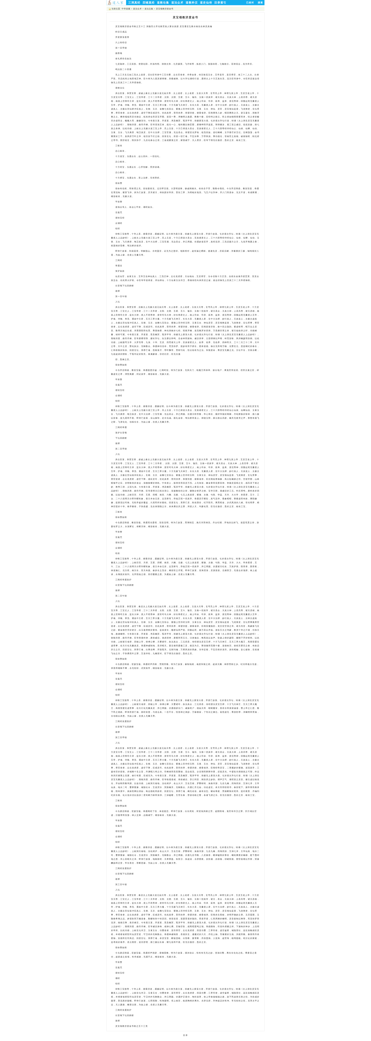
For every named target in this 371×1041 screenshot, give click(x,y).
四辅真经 (149, 2)
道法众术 (177, 2)
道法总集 (148, 9)
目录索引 (220, 2)
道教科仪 (192, 2)
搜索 (260, 2)
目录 (185, 1035)
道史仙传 (206, 2)
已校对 (250, 2)
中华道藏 (126, 9)
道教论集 (163, 2)
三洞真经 (134, 2)
